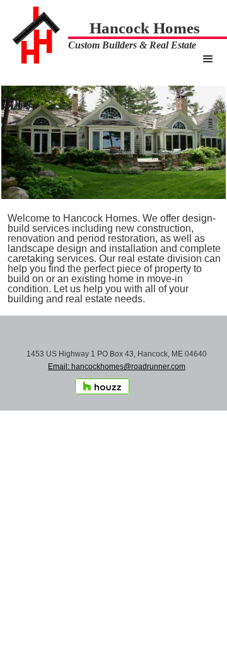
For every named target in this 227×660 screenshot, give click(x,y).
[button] (208, 59)
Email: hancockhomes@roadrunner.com (116, 366)
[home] (34, 35)
